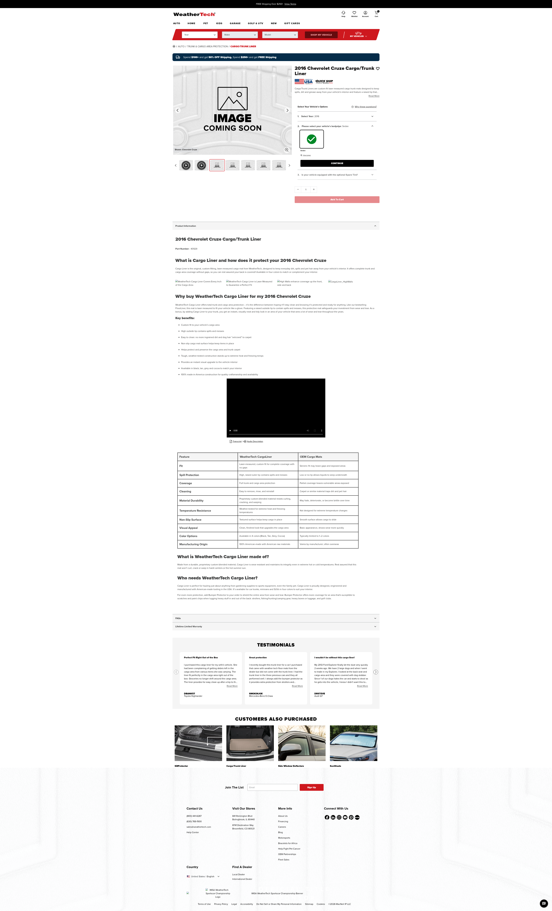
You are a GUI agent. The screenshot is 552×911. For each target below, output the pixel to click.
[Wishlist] (377, 68)
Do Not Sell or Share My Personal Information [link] (279, 904)
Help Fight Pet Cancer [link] (289, 848)
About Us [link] (283, 816)
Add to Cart (337, 199)
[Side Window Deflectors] (302, 743)
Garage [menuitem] (235, 23)
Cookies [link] (321, 904)
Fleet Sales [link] (283, 859)
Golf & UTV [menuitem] (255, 23)
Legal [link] (234, 904)
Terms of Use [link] (204, 904)
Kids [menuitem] (219, 23)
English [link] (210, 876)
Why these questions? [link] (366, 106)
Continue (337, 163)
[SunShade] (353, 743)
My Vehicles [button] (357, 36)
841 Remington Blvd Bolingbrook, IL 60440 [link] (243, 817)
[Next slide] (289, 165)
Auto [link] (181, 46)
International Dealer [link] (242, 879)
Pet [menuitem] (205, 23)
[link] (174, 46)
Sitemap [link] (309, 904)
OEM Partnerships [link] (287, 854)
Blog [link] (280, 832)
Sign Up (311, 787)
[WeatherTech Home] (194, 14)
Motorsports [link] (284, 837)
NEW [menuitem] (274, 23)
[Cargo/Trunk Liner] (250, 743)
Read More (374, 96)
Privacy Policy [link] (221, 904)
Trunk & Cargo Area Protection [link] (207, 46)
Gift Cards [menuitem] (292, 23)
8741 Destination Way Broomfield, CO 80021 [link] (243, 827)
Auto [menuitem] (176, 23)
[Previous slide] (175, 165)
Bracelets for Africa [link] (287, 843)
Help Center (193, 832)
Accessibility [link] (246, 904)
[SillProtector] (198, 743)
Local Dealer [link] (238, 874)
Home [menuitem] (191, 23)
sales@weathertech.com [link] (199, 827)
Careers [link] (282, 827)
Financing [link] (283, 821)
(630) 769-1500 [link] (194, 821)
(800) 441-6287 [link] (194, 816)
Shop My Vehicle (321, 34)
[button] (354, 14)
